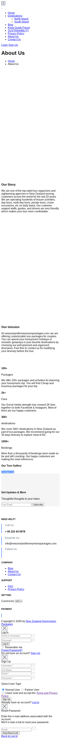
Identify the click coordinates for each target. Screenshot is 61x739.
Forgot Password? (11, 650)
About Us (13, 36)
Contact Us (14, 39)
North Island (21, 18)
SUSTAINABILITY (18, 30)
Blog (10, 24)
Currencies (7, 601)
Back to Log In (9, 736)
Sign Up (13, 45)
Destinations (15, 15)
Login (4, 45)
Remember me (13, 647)
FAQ (10, 586)
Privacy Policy (16, 33)
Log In (35, 702)
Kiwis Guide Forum (19, 27)
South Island (21, 21)
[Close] (4, 628)
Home (11, 12)
